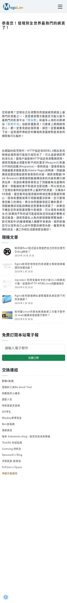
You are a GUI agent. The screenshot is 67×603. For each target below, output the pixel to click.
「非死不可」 (13, 124)
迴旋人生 (7, 399)
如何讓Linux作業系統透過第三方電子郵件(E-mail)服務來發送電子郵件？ (40, 313)
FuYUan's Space (12, 467)
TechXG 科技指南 (12, 442)
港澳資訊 (7, 430)
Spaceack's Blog (12, 454)
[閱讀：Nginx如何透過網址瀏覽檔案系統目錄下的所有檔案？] (7, 299)
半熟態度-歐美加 (11, 461)
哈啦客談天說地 (11, 405)
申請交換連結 (9, 473)
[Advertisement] (33, 69)
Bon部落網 (8, 424)
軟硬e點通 (8, 381)
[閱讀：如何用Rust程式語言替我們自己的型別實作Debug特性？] (7, 251)
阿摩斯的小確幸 (11, 393)
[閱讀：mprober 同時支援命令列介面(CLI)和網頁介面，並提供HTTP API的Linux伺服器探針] (7, 283)
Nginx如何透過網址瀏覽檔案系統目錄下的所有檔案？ (40, 297)
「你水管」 (32, 120)
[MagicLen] (11, 6)
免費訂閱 (33, 358)
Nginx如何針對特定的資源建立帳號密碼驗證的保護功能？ (40, 265)
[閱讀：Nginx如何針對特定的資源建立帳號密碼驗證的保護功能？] (7, 267)
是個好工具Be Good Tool (17, 387)
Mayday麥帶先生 (12, 417)
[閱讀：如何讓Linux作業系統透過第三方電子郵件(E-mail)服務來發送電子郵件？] (7, 315)
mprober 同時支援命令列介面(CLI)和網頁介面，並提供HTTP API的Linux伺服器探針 (40, 281)
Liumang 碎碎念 (11, 448)
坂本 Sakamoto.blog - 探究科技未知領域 (26, 436)
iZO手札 (6, 411)
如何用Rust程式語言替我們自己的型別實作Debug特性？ (40, 249)
